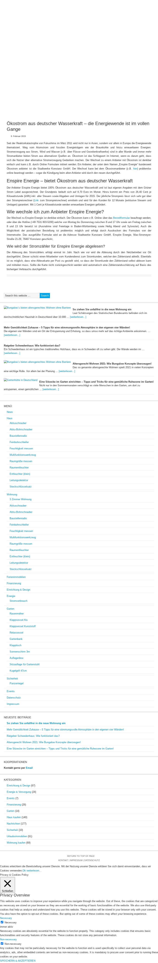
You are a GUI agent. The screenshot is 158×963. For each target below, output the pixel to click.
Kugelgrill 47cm (18, 670)
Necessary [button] (6, 918)
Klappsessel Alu (19, 619)
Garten (43, 54)
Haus (26, 46)
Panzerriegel (17, 683)
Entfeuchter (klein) (20, 473)
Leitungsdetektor (19, 480)
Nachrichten (13, 823)
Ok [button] (24, 870)
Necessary (11, 922)
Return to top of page (81, 856)
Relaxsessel (16, 632)
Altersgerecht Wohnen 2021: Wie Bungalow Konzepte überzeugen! (112, 363)
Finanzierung (100, 46)
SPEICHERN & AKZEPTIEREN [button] (17, 960)
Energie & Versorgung (19, 791)
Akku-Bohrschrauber (21, 429)
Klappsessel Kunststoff (23, 626)
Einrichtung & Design (133, 46)
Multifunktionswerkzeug (23, 454)
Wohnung (44, 46)
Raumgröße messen (21, 461)
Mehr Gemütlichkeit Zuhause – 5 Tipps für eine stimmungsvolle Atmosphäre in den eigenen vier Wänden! (67, 327)
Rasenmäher (17, 613)
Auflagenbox (17, 658)
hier (135, 168)
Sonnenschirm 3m (20, 651)
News (13, 46)
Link (37, 200)
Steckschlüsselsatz (21, 486)
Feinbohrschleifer (19, 442)
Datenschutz (106, 54)
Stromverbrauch (18, 600)
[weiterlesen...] (78, 316)
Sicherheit (64, 54)
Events (84, 54)
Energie (26, 54)
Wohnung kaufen (16, 842)
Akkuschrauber (18, 423)
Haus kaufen (14, 817)
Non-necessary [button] (8, 939)
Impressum (130, 54)
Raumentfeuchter (19, 467)
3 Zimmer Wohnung (20, 499)
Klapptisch (15, 645)
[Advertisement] (79, 87)
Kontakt (63, 860)
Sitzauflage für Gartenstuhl (25, 664)
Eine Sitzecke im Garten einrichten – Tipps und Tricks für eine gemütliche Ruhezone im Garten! (96, 381)
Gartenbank (16, 639)
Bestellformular (121, 217)
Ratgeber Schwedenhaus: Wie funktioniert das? (32, 345)
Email (29, 767)
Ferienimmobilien (71, 46)
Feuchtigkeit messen (21, 448)
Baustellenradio (18, 435)
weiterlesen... (34, 870)
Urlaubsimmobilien (17, 836)
